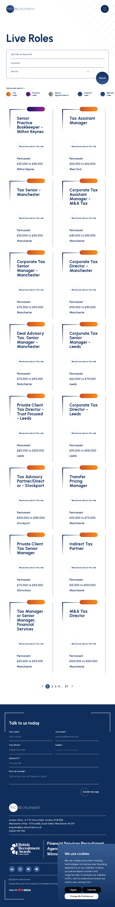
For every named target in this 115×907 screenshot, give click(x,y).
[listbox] (77, 751)
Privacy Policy (14, 884)
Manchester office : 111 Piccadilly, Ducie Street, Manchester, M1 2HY (42, 823)
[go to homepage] (20, 8)
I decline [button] (91, 890)
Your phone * (15, 745)
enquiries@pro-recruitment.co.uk (25, 827)
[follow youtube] (28, 869)
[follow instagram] (20, 869)
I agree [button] (73, 890)
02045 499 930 (17, 831)
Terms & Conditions (29, 884)
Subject (58, 745)
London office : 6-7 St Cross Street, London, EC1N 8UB (36, 820)
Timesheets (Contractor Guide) (53, 884)
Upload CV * (14, 758)
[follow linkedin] (12, 869)
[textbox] (50, 71)
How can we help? (17, 771)
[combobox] (50, 71)
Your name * (14, 732)
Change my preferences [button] (81, 896)
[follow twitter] (37, 869)
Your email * (60, 732)
